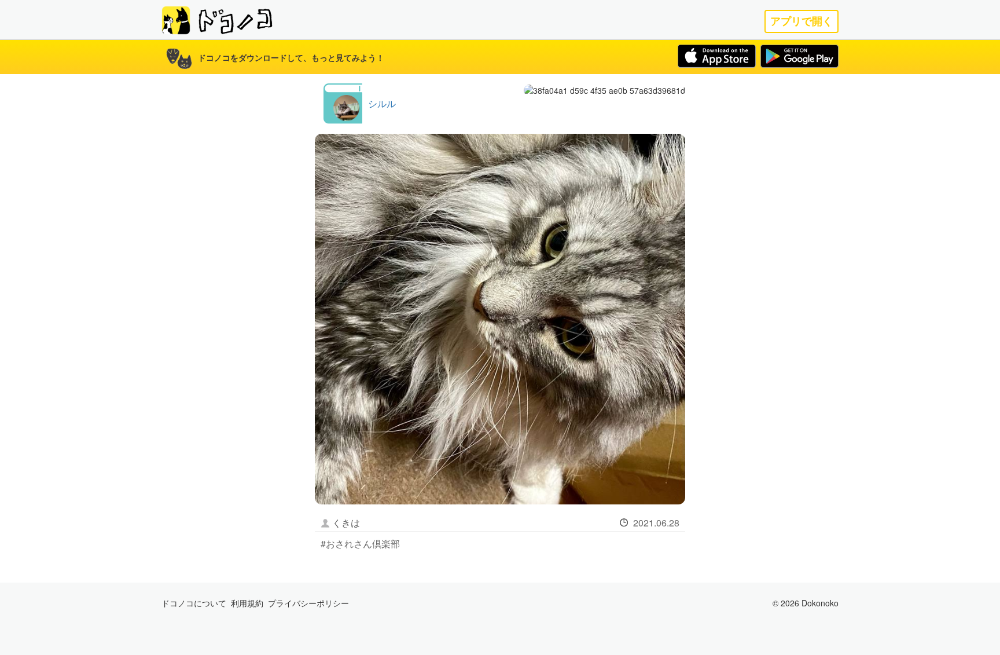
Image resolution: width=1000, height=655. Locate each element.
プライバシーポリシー (308, 603)
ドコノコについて (193, 603)
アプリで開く (801, 21)
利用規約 (247, 603)
